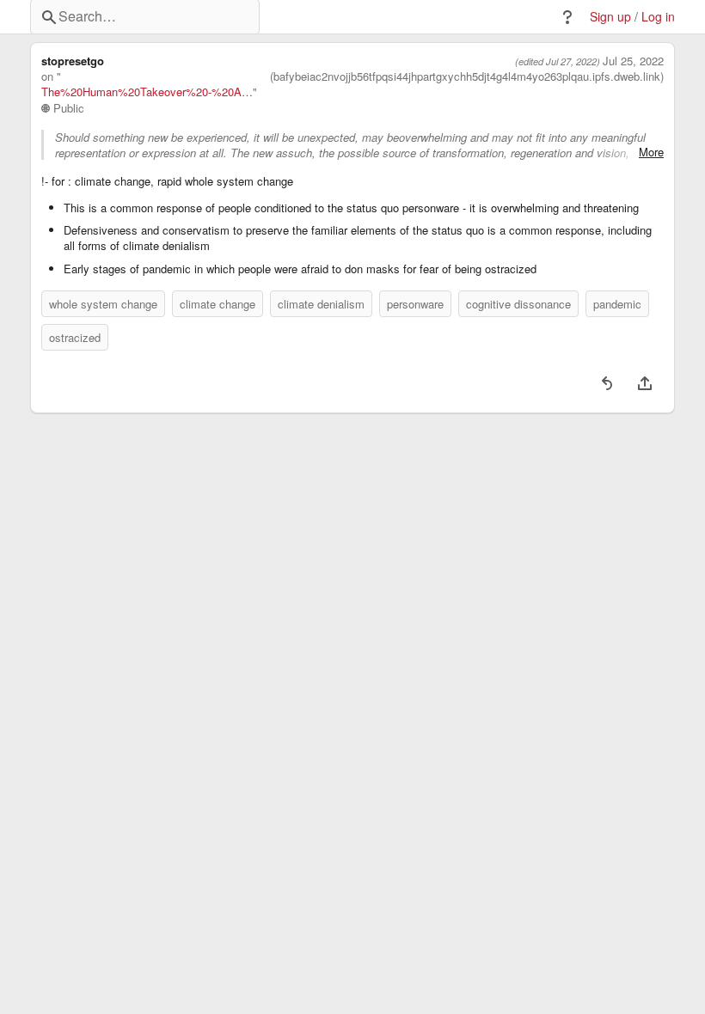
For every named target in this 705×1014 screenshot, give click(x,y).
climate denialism (321, 303)
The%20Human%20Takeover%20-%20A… (147, 92)
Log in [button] (658, 17)
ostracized (75, 337)
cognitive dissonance (518, 303)
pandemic (617, 303)
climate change (217, 303)
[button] (567, 17)
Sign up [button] (610, 17)
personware (415, 303)
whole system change (103, 303)
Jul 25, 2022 (633, 61)
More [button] (651, 152)
